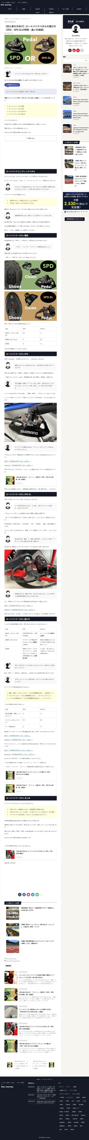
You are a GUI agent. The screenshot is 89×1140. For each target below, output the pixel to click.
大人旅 (84, 1101)
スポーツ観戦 (65, 9)
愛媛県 (74, 1111)
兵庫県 (84, 1097)
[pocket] (28, 894)
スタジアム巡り (76, 1094)
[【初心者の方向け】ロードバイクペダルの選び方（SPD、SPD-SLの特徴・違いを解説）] (33, 894)
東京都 (61, 1115)
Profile (9, 9)
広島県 (68, 1108)
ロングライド (70, 1097)
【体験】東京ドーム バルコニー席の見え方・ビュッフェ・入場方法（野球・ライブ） (80, 165)
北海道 (61, 1101)
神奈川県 (75, 1118)
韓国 (81, 1126)
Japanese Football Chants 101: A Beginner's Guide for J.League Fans (81, 129)
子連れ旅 (68, 1104)
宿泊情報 (81, 1104)
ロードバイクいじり (11, 958)
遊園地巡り (62, 1126)
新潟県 (80, 1111)
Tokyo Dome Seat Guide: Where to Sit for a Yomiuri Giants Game (80, 115)
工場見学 (61, 1108)
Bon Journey (6, 5)
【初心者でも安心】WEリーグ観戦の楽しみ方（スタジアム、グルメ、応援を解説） (81, 87)
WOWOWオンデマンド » (75, 219)
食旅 (60, 1129)
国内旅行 (51, 9)
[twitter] (19, 894)
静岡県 (75, 1126)
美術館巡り (62, 1122)
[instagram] (74, 50)
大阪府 (61, 1104)
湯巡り (61, 1118)
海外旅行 (79, 9)
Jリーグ (68, 1086)
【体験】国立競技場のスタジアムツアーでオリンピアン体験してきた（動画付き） (80, 181)
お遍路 (23, 9)
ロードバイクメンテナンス (13, 961)
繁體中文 (51, 12)
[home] (82, 50)
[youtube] (78, 50)
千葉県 (67, 1101)
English (37, 12)
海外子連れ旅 (75, 1115)
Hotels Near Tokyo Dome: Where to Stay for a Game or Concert (80, 101)
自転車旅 (37, 9)
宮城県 (74, 1104)
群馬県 (69, 1122)
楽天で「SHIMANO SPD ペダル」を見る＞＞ (17, 461)
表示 (33, 138)
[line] (37, 894)
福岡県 (81, 1118)
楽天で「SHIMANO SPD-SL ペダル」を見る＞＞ (18, 605)
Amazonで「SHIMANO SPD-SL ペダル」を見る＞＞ (19, 609)
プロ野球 (61, 1097)
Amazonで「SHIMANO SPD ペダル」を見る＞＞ (18, 465)
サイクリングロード (64, 1094)
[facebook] (24, 894)
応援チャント (76, 1108)
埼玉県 (78, 1101)
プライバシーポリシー (47, 1079)
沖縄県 (67, 1115)
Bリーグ (61, 1086)
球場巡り (68, 1118)
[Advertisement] (30, 155)
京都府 (78, 1097)
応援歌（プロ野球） (64, 1111)
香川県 (66, 1129)
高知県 (72, 1129)
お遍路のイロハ (63, 1090)
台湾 (73, 1101)
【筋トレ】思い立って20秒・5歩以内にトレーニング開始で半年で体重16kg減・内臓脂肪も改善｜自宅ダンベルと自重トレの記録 (81, 71)
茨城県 (82, 1122)
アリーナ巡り (73, 1090)
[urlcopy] (41, 894)
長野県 (69, 1126)
